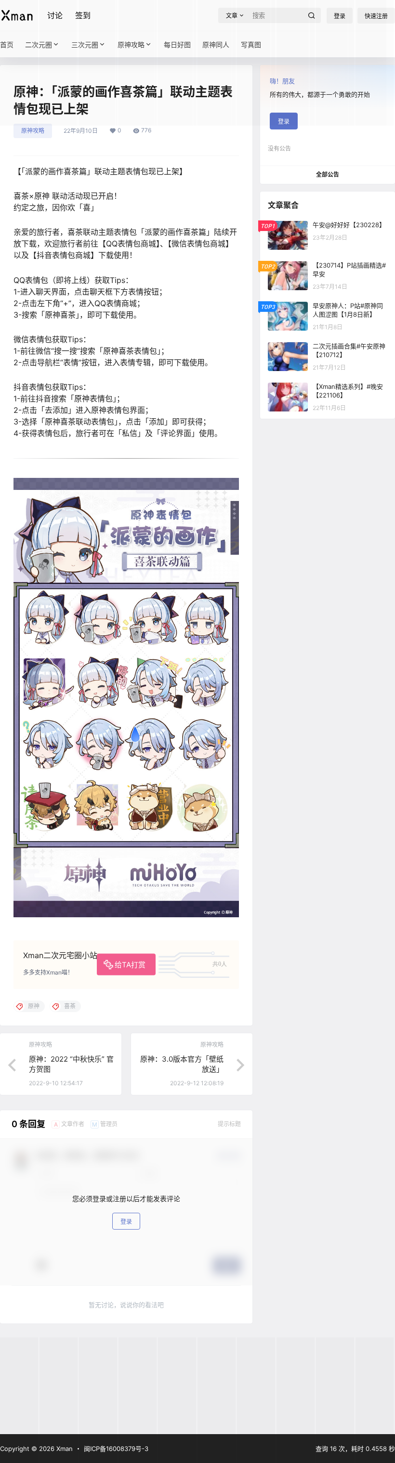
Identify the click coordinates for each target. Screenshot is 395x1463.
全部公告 (327, 174)
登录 (126, 1221)
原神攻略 (32, 130)
